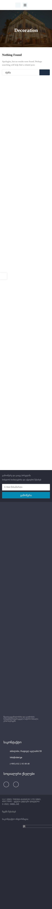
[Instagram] (16, 784)
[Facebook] (6, 784)
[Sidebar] (3, 276)
